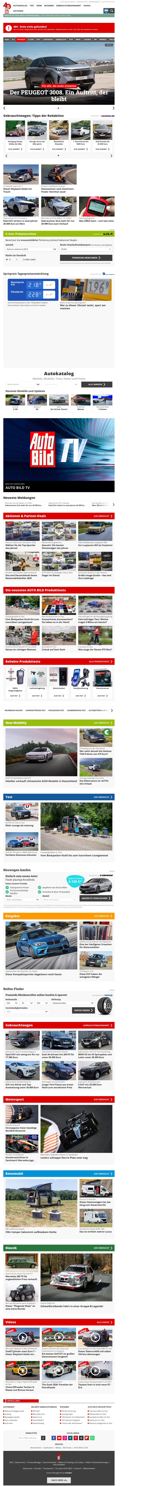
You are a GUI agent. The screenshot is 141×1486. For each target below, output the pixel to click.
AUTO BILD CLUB (108, 2)
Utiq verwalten (59, 1465)
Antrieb (9, 244)
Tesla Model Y (38, 1420)
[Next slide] (114, 108)
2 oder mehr (29, 259)
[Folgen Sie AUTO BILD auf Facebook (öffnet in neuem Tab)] (54, 1438)
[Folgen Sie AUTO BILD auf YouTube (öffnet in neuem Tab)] (59, 1438)
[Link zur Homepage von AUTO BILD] (7, 8)
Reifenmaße (11, 999)
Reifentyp (56, 999)
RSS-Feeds (67, 1448)
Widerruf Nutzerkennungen (97, 1462)
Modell (46, 896)
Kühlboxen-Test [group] (56, 710)
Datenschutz (20, 1462)
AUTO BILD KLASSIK (67, 2)
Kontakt (37, 1468)
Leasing (8, 1414)
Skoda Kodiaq (38, 1423)
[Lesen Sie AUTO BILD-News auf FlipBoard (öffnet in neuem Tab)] (87, 1438)
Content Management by (59, 1473)
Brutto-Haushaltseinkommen (86, 244)
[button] (53, 108)
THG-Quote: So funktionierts (73, 1417)
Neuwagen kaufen (12, 1417)
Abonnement (94, 2)
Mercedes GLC (39, 1414)
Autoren (77, 1468)
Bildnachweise (89, 1468)
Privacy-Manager (34, 1462)
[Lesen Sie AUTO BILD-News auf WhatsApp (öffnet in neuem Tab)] (92, 1438)
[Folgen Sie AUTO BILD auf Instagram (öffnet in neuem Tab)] (65, 1438)
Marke (9, 896)
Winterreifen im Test (97, 1414)
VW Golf (36, 1411)
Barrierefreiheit (49, 1462)
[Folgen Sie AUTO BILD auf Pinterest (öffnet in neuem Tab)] (76, 1438)
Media (58, 1448)
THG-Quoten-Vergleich (70, 1420)
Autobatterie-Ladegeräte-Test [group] (103, 710)
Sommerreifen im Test (98, 1411)
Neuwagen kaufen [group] (14, 710)
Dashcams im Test (96, 1420)
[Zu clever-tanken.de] (108, 273)
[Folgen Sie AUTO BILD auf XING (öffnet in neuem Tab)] (70, 1438)
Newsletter (82, 2)
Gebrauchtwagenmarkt (14, 1411)
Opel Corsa (37, 1417)
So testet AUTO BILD (64, 1468)
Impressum (27, 1468)
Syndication (48, 1448)
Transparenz (48, 1468)
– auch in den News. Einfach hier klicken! (37, 15)
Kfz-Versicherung (68, 1411)
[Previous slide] (4, 108)
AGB (11, 1462)
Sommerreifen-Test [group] (76, 710)
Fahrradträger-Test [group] (35, 710)
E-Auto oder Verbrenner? (71, 1423)
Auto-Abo (9, 1423)
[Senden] (43, 1438)
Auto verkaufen (11, 1420)
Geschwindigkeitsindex (17, 1008)
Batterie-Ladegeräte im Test (100, 1423)
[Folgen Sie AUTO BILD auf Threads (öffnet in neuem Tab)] (81, 1438)
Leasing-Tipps (67, 1414)
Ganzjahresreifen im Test (99, 1417)
